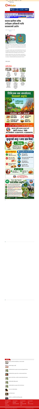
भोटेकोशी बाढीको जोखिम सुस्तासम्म (23, 84)
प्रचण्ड (10, 0)
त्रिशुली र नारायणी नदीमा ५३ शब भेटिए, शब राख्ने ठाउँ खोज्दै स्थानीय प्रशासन (15, 85)
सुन (18, 0)
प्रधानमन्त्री (13, 0)
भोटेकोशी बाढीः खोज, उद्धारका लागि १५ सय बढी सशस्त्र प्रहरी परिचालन (8, 85)
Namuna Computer (31, 408)
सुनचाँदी (20, 0)
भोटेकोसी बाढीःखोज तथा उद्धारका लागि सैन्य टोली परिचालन (16, 385)
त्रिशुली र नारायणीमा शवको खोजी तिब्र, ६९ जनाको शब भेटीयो (8, 74)
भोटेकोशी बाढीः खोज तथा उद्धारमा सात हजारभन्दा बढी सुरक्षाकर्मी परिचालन (23, 75)
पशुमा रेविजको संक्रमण (12, 393)
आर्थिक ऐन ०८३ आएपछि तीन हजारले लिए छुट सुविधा (15, 397)
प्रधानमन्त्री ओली (15, 0)
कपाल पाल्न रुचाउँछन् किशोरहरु (13, 389)
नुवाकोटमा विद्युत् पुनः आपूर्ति (15, 74)
